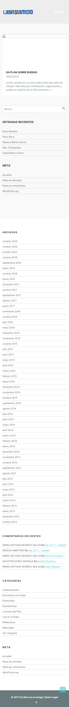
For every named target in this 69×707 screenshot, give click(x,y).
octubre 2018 (10, 273)
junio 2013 (8, 484)
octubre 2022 (10, 252)
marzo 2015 (9, 370)
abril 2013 (8, 494)
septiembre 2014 (12, 403)
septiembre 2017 (12, 295)
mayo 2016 (9, 327)
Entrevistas (9, 600)
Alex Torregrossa (12, 147)
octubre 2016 (10, 316)
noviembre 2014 (11, 392)
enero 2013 (9, 511)
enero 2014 (9, 446)
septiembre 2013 (12, 467)
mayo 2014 (9, 424)
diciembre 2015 (11, 332)
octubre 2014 (10, 397)
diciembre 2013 (11, 451)
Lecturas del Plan (12, 611)
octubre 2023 (10, 246)
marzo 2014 (9, 435)
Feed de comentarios (14, 185)
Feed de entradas (12, 180)
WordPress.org (11, 191)
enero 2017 (9, 305)
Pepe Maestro (52, 566)
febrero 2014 (10, 440)
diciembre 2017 (11, 284)
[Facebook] (35, 702)
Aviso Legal (51, 697)
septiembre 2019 (12, 262)
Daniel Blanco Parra (13, 152)
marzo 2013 (9, 500)
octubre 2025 (10, 241)
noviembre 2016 (11, 311)
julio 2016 (8, 322)
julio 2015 (8, 349)
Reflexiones (9, 622)
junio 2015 (8, 354)
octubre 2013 (10, 462)
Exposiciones (10, 606)
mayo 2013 (9, 489)
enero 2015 (9, 381)
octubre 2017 (10, 289)
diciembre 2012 (11, 516)
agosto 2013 (9, 473)
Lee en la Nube (11, 616)
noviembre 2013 (11, 457)
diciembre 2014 (11, 386)
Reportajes (8, 627)
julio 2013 (8, 478)
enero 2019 (9, 268)
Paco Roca (8, 136)
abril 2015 (8, 365)
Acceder (7, 174)
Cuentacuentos (11, 589)
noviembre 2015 (11, 338)
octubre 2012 (10, 521)
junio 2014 (8, 419)
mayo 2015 (9, 359)
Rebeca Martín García (14, 142)
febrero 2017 (10, 300)
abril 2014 (8, 430)
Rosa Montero (10, 131)
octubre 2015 (10, 343)
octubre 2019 (10, 257)
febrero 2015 (10, 376)
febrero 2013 (10, 505)
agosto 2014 (9, 408)
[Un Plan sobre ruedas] (34, 50)
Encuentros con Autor (14, 595)
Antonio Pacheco (54, 555)
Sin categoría (10, 633)
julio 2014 (8, 413)
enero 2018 (9, 279)
